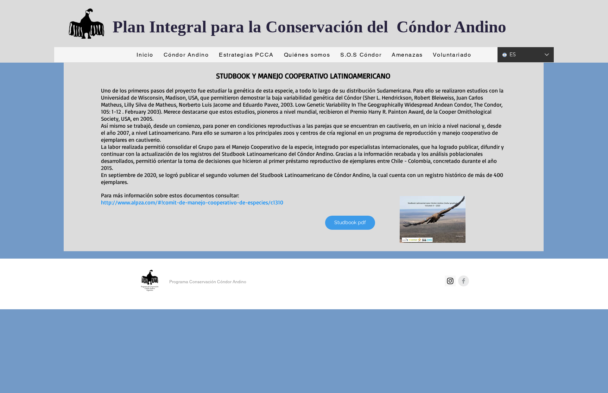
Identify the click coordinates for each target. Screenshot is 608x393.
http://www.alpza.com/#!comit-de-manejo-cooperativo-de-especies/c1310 (192, 202)
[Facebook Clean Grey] (463, 280)
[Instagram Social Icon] (450, 280)
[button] (186, 55)
